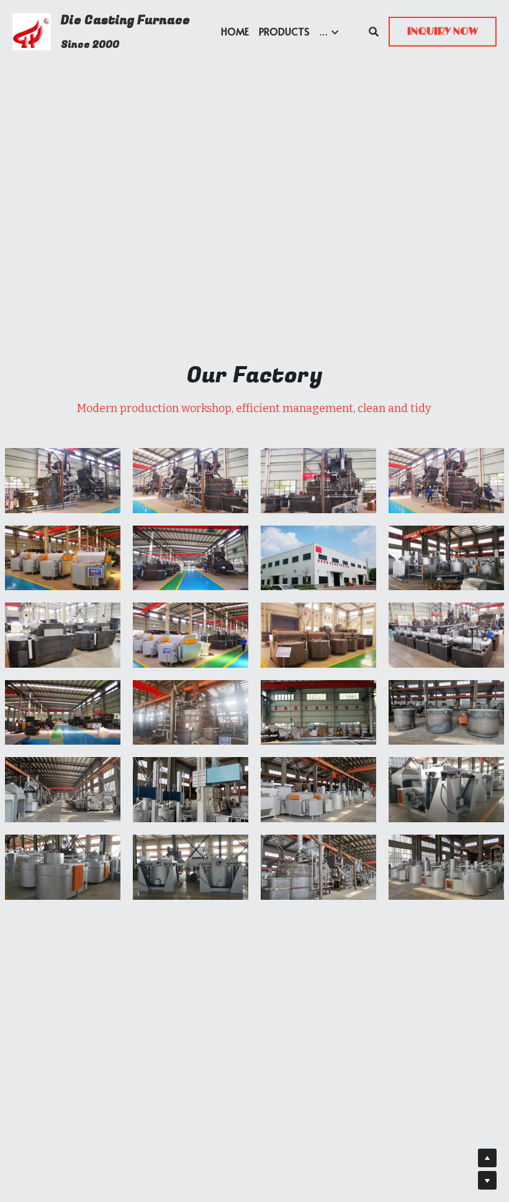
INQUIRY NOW (442, 31)
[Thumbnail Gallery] (62, 480)
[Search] (374, 31)
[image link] (31, 30)
